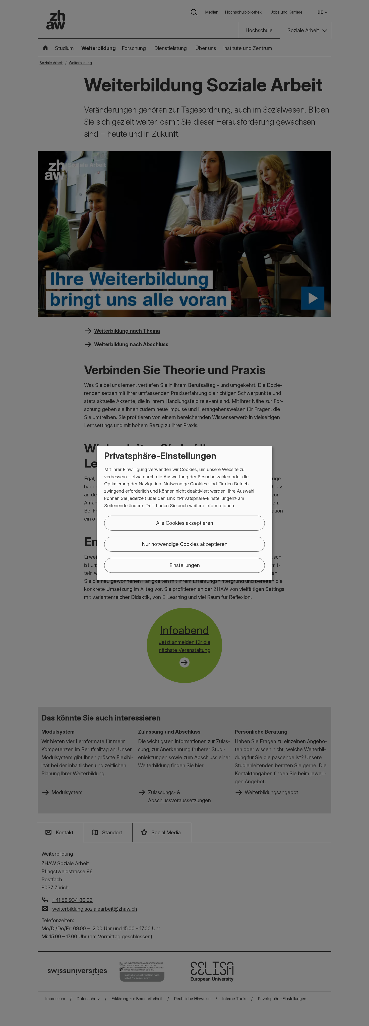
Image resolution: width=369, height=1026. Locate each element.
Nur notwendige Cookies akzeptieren (184, 544)
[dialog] (184, 513)
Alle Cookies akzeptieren (184, 523)
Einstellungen (184, 565)
